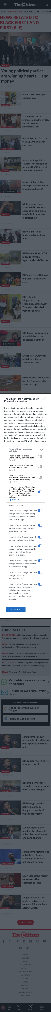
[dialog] (25, 506)
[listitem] (25, 450)
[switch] (40, 456)
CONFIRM (15, 609)
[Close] (45, 399)
